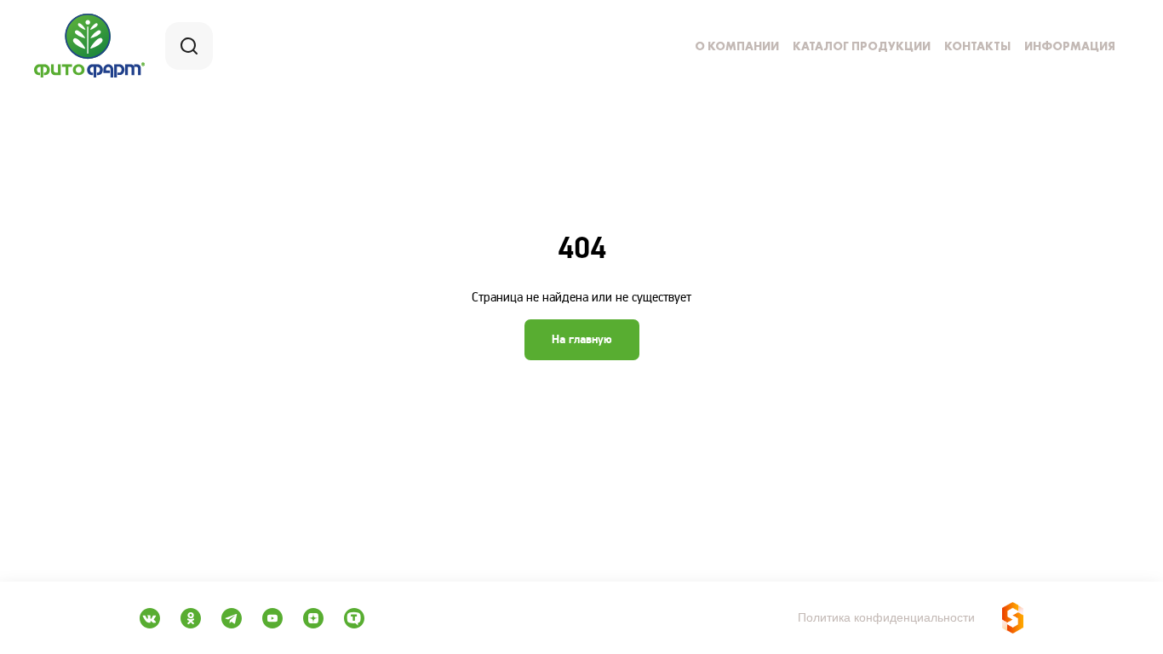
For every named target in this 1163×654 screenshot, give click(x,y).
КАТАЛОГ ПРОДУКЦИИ (862, 46)
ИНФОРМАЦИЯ (1069, 46)
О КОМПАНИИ (737, 46)
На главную (582, 339)
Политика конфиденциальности (886, 617)
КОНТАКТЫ (977, 46)
